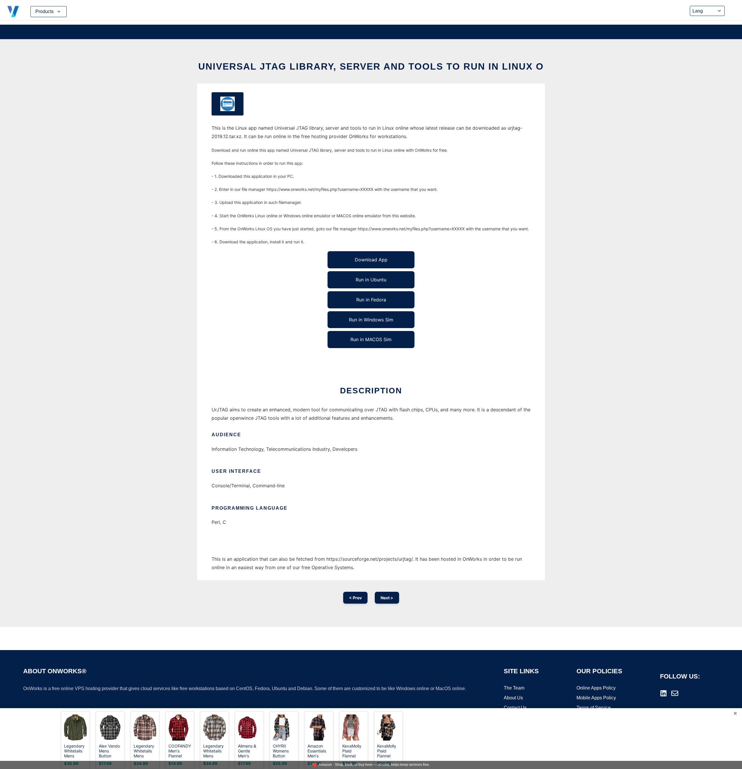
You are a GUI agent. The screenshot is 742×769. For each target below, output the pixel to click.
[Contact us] (674, 693)
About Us (513, 697)
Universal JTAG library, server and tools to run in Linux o (371, 66)
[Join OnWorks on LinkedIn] (663, 693)
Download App (371, 260)
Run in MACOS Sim (371, 339)
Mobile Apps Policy (596, 697)
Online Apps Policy (596, 687)
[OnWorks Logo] (13, 11)
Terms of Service (593, 707)
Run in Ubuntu (371, 280)
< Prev (355, 597)
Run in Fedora (371, 300)
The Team (514, 687)
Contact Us (515, 707)
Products (44, 11)
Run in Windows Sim (371, 320)
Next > (387, 597)
